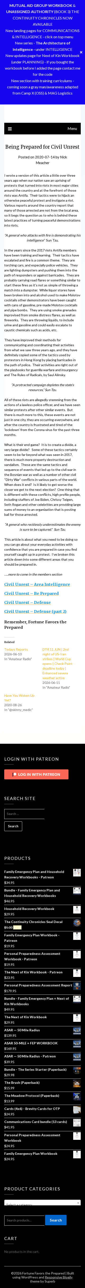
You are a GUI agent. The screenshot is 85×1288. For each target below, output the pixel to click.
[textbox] (42, 1205)
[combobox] (42, 1203)
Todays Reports (16, 649)
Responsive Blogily (58, 1277)
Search (56, 1220)
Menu (72, 128)
